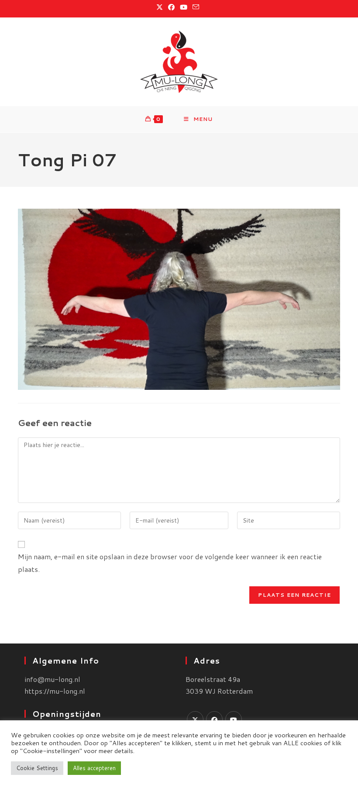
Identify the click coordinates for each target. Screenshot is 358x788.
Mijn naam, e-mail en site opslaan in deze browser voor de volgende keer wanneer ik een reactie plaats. (170, 562)
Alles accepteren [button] (94, 768)
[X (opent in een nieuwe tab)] (160, 7)
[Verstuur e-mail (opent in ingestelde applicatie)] (196, 7)
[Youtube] (233, 719)
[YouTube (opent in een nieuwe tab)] (183, 7)
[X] (195, 719)
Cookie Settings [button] (37, 768)
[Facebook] (214, 719)
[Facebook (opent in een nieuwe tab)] (171, 7)
